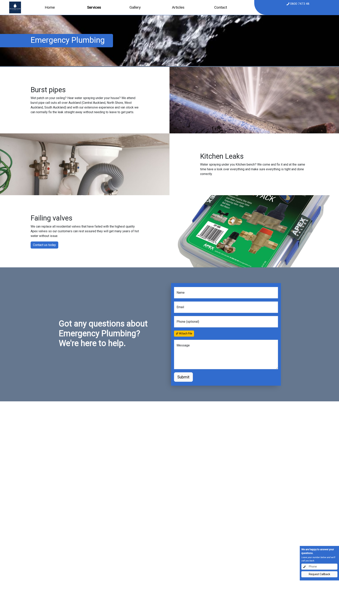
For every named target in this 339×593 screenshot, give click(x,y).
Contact (220, 7)
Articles (178, 7)
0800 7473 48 (299, 3)
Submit (183, 377)
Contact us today (44, 245)
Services (94, 7)
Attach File (185, 333)
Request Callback (319, 574)
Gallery (135, 7)
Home (50, 7)
